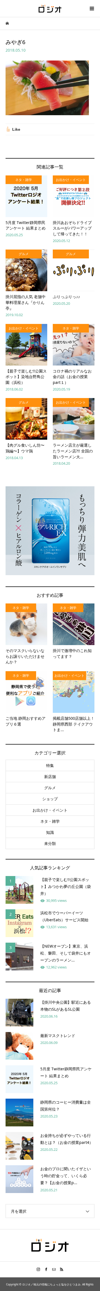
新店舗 (50, 776)
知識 (50, 832)
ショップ (50, 798)
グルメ (50, 787)
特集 (50, 765)
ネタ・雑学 (50, 821)
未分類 (50, 843)
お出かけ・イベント (50, 810)
